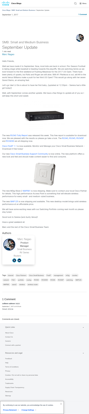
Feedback (8, 358)
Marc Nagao (8, 54)
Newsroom (9, 391)
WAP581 (27, 191)
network (6, 280)
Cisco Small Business (36, 275)
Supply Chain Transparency (14, 387)
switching (69, 280)
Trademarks (9, 383)
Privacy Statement (10, 410)
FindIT (49, 275)
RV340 (65, 138)
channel (10, 275)
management (58, 275)
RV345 (72, 138)
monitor (74, 275)
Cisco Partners (21, 275)
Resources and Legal (13, 353)
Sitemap (8, 396)
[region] (32, 407)
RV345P (80, 138)
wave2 (14, 284)
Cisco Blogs (16, 3)
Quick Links (10, 327)
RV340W (10, 141)
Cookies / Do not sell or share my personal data (21, 375)
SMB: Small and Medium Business (23, 10)
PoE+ (13, 280)
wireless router (33, 284)
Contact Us (9, 337)
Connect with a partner (13, 345)
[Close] (61, 404)
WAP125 (14, 202)
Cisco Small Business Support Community (29, 154)
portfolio (21, 280)
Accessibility (9, 379)
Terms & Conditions (12, 367)
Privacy (7, 371)
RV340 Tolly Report (19, 136)
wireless (22, 284)
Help (6, 363)
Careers (8, 341)
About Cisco (9, 333)
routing (28, 280)
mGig (67, 275)
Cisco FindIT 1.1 (9, 146)
